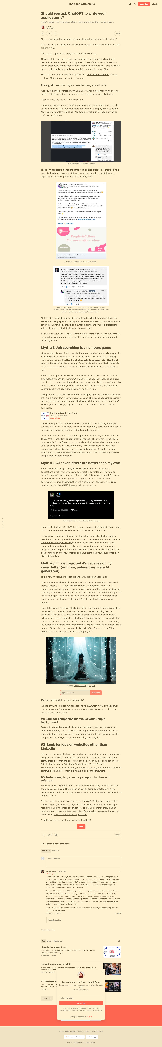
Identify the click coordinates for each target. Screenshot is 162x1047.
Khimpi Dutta (51, 871)
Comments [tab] (46, 851)
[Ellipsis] (120, 871)
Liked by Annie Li (53, 874)
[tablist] (50, 851)
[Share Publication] (135, 4)
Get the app (91, 1037)
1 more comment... (48, 930)
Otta (43, 764)
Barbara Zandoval (80, 686)
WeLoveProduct (96, 764)
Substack (70, 1042)
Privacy (81, 1031)
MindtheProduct (49, 767)
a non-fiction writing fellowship (56, 542)
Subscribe (144, 4)
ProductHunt (81, 764)
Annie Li (48, 26)
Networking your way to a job (55, 964)
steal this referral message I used (70, 814)
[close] (102, 972)
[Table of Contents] (2, 523)
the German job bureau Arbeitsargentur (82, 767)
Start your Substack (75, 1037)
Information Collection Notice (80, 1010)
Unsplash (92, 686)
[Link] (38, 85)
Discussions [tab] (58, 941)
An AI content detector (98, 74)
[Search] (130, 4)
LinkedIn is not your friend (54, 947)
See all (45, 998)
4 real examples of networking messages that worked (92, 811)
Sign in (155, 4)
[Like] (43, 33)
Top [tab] (43, 941)
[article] (81, 952)
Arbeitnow (69, 764)
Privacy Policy (97, 1010)
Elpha (49, 764)
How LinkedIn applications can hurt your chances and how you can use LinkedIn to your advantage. (68, 951)
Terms (87, 1031)
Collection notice (97, 1031)
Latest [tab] (49, 941)
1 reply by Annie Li (54, 920)
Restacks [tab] (55, 851)
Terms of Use (91, 1008)
